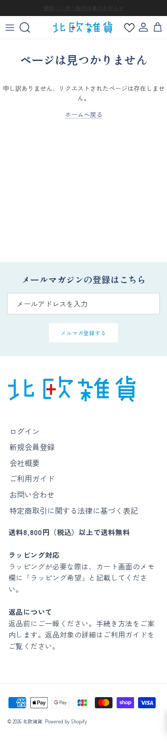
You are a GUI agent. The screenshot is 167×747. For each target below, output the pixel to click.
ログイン (24, 431)
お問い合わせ (32, 494)
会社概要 (24, 462)
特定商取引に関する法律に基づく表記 (73, 510)
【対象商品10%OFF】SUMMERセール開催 (84, 11)
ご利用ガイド (32, 478)
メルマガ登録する (84, 333)
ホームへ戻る (83, 114)
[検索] (29, 27)
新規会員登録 (32, 446)
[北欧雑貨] (83, 27)
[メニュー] (10, 27)
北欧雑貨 (32, 721)
